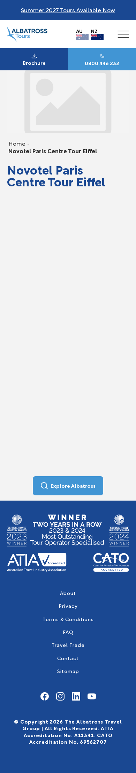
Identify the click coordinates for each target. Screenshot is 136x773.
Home (16, 143)
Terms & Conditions (68, 619)
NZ (94, 30)
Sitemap (68, 670)
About (68, 592)
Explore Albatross (73, 485)
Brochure (34, 62)
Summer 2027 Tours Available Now (68, 9)
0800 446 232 (102, 63)
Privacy (68, 605)
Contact (68, 658)
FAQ (68, 631)
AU (79, 30)
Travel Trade (68, 644)
